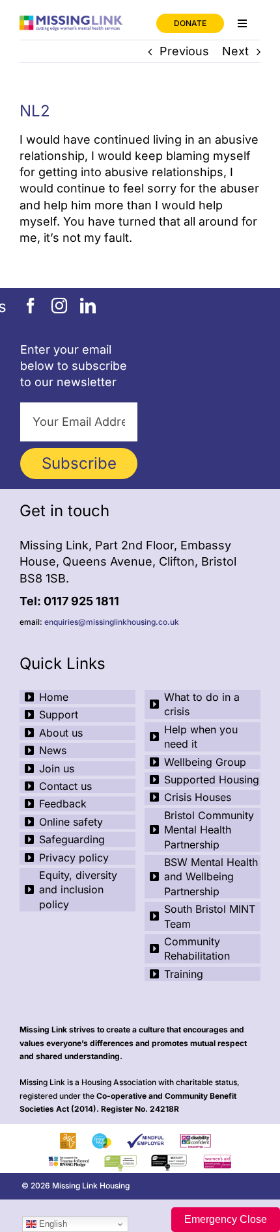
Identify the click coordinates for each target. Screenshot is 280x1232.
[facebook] (30, 305)
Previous (184, 51)
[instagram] (59, 305)
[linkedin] (88, 305)
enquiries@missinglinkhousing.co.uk (111, 622)
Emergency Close (225, 1219)
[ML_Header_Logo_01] (78, 21)
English (51, 1224)
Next (235, 51)
